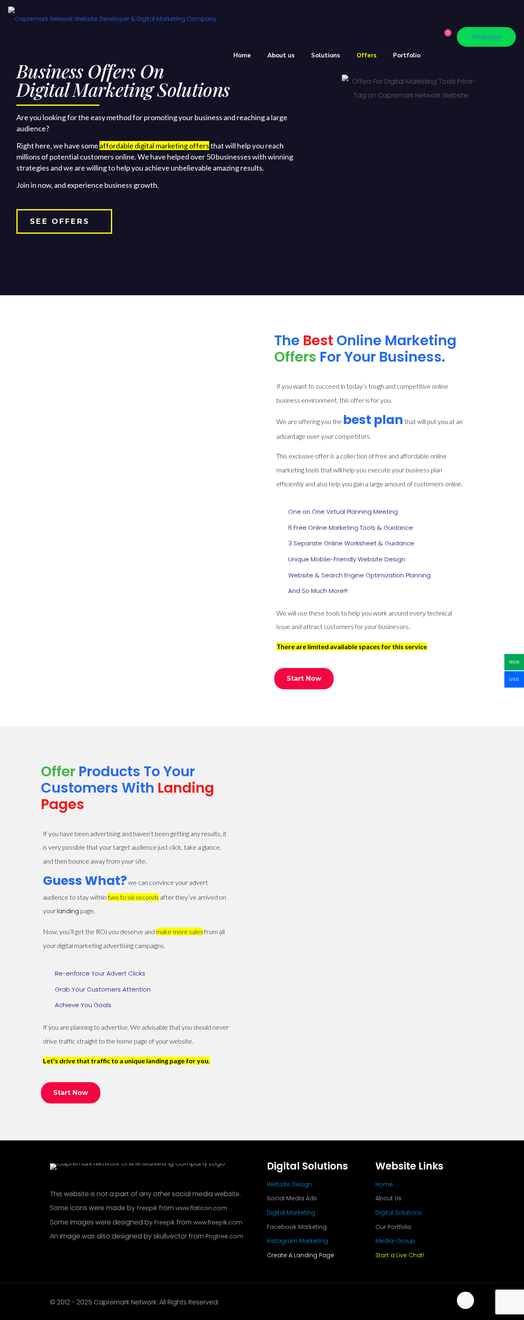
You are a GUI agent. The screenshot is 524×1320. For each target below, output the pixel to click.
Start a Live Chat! (399, 1255)
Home (384, 1184)
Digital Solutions (398, 1212)
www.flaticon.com (201, 1208)
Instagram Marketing (297, 1241)
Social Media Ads (292, 1198)
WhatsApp (486, 37)
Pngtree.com (224, 1236)
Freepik (147, 1208)
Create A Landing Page (300, 1255)
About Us (388, 1198)
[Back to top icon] (465, 1300)
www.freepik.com (217, 1222)
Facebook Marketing (297, 1227)
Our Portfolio (393, 1227)
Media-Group (395, 1241)
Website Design (289, 1184)
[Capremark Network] (112, 18)
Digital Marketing (291, 1212)
